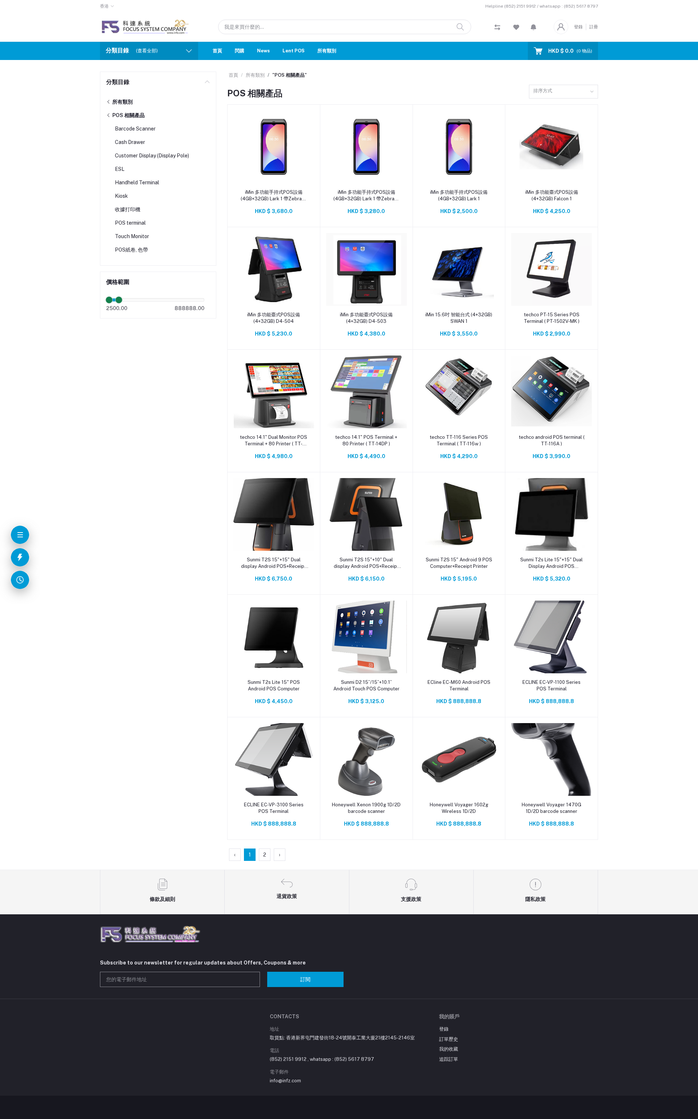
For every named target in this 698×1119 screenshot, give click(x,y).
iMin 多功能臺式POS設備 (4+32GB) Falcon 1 (551, 195)
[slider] (109, 300)
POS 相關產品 (128, 115)
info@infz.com (285, 1080)
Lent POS (293, 50)
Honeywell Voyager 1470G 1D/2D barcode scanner (551, 808)
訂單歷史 (448, 1039)
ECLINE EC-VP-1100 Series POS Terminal (551, 685)
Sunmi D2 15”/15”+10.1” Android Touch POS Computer (366, 685)
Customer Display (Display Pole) (152, 156)
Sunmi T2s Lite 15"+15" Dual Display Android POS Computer (551, 563)
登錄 (578, 26)
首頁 (217, 50)
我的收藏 (448, 1049)
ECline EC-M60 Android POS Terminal (459, 685)
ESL (119, 169)
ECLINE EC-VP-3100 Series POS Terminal (274, 808)
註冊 (593, 26)
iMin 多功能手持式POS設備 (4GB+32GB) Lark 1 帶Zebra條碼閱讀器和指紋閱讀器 (273, 195)
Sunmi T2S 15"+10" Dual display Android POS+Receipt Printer (366, 563)
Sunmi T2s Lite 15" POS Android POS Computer (274, 685)
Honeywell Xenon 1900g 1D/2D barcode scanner (366, 808)
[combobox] (563, 92)
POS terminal (130, 223)
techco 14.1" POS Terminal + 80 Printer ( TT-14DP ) (366, 440)
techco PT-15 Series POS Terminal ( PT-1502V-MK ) (551, 318)
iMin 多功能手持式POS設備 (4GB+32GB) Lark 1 (459, 195)
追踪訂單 (448, 1059)
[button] (533, 27)
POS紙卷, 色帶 (131, 250)
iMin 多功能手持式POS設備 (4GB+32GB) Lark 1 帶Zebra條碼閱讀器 (366, 195)
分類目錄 (117, 82)
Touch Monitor (132, 236)
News (263, 50)
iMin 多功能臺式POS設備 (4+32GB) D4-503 (366, 318)
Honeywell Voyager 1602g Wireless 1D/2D (459, 808)
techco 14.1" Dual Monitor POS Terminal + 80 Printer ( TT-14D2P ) (273, 440)
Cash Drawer (130, 142)
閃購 (239, 50)
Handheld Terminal (137, 182)
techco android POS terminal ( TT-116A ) (552, 440)
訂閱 (305, 979)
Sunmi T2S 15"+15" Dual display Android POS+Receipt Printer (273, 563)
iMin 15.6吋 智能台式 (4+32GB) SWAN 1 (458, 318)
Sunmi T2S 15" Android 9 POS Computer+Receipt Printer (459, 563)
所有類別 (326, 50)
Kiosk (121, 196)
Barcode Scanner (135, 129)
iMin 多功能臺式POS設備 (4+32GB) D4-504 (273, 318)
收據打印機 (127, 209)
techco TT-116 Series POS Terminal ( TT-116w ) (459, 440)
